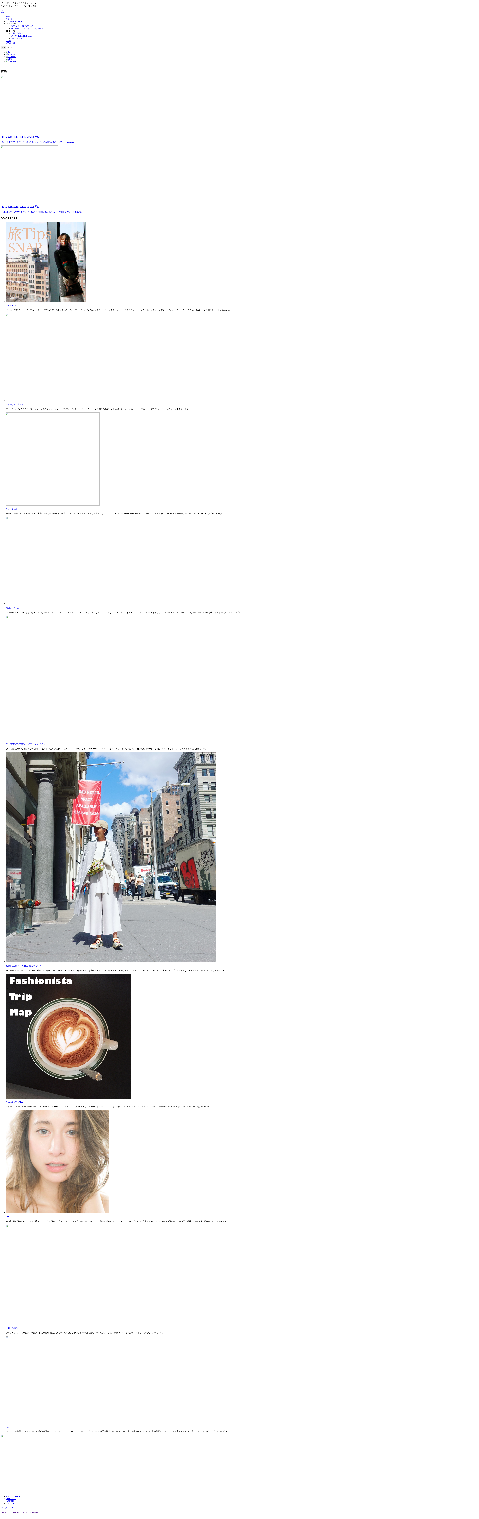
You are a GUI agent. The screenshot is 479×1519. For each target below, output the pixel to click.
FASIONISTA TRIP (14, 21)
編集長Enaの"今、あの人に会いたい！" (23, 966)
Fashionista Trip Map (14, 1102)
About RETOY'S (13, 1496)
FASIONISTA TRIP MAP (21, 36)
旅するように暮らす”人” (22, 26)
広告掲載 (10, 1501)
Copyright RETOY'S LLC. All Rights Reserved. (20, 1512)
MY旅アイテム (12, 608)
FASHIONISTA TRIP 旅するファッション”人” (26, 744)
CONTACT (11, 1499)
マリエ (9, 1217)
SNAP (8, 41)
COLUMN (10, 43)
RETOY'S (5, 10)
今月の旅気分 (17, 33)
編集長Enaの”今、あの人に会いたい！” (28, 28)
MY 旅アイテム (18, 38)
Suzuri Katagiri (12, 509)
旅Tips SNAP (11, 305)
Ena (7, 1427)
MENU (4, 12)
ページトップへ (8, 1508)
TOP (8, 17)
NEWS (9, 19)
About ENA (11, 1503)
